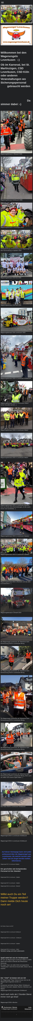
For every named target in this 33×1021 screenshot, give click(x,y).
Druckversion (7, 1007)
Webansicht (28, 1009)
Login (29, 1007)
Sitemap (14, 1007)
